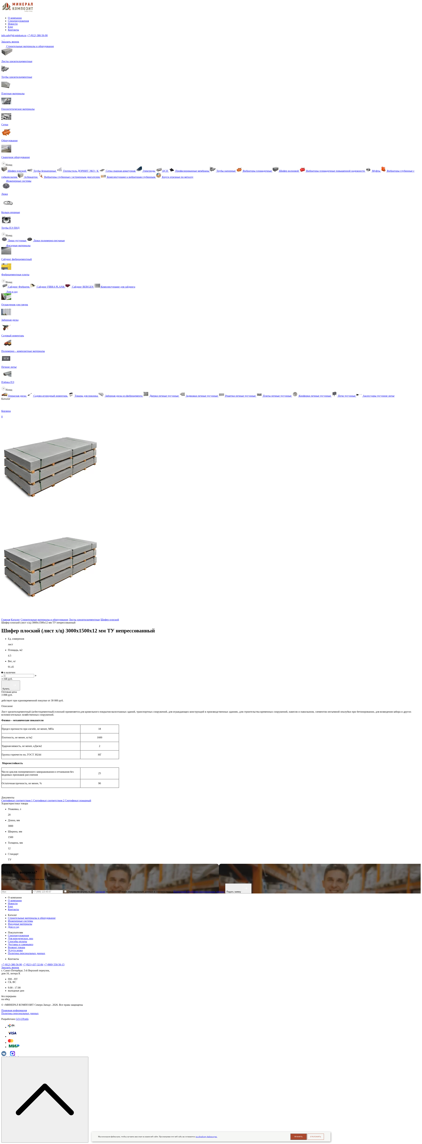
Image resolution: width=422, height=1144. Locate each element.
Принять (298, 1137)
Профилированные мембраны (192, 170)
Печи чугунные (346, 395)
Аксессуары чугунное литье (378, 395)
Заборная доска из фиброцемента (124, 395)
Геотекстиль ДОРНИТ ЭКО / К (81, 170)
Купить (6, 689)
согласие (100, 891)
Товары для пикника (86, 395)
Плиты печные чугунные (277, 395)
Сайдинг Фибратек (18, 286)
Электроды (149, 170)
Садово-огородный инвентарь (50, 395)
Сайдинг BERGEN (82, 286)
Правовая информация (14, 1010)
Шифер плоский (17, 170)
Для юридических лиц (20, 938)
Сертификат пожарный (78, 800)
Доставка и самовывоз (20, 944)
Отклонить (315, 1137)
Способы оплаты (17, 941)
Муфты (376, 170)
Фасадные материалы (18, 245)
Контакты (13, 29)
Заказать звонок (10, 41)
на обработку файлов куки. (206, 1137)
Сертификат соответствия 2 (49, 800)
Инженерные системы (18, 181)
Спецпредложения (18, 20)
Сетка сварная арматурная (120, 170)
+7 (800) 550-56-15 (54, 964)
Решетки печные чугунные (240, 395)
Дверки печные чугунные (164, 395)
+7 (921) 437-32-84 (33, 964)
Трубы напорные (226, 170)
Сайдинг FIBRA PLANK (50, 286)
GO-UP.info (22, 1019)
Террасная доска (17, 395)
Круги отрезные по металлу (177, 177)
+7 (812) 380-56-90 (37, 35)
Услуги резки (15, 950)
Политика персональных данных (26, 953)
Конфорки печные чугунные (315, 395)
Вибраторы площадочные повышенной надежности (335, 170)
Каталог (15, 619)
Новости (13, 23)
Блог (10, 26)
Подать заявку (234, 892)
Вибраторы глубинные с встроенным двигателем (72, 177)
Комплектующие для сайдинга (117, 286)
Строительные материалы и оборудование (30, 46)
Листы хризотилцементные (84, 619)
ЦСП (165, 170)
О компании (15, 18)
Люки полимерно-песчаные (49, 240)
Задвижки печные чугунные (202, 395)
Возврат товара (16, 947)
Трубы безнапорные (45, 170)
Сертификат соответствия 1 (17, 800)
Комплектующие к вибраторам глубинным (131, 177)
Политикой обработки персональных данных (199, 891)
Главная (5, 619)
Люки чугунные (17, 240)
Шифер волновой (289, 170)
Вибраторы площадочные (257, 170)
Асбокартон (30, 177)
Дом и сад (11, 291)
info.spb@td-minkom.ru (13, 35)
